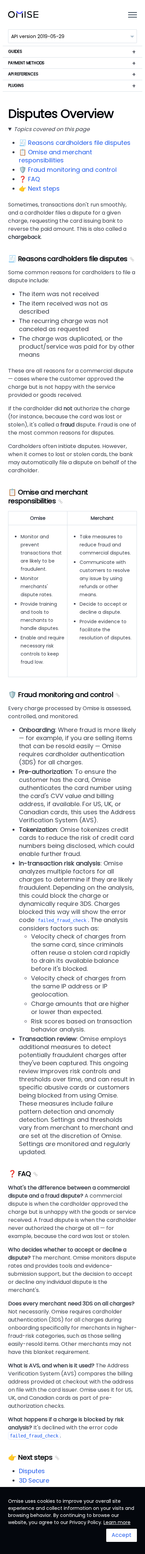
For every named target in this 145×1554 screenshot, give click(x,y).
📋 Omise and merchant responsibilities (55, 156)
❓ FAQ (29, 179)
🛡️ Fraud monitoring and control (68, 169)
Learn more (117, 1522)
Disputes (32, 1471)
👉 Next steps (39, 188)
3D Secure (34, 1480)
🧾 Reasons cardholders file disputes (74, 142)
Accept (122, 1535)
